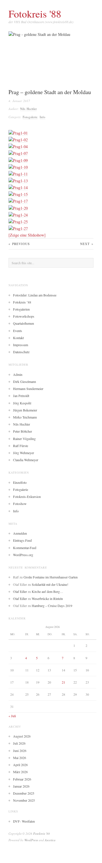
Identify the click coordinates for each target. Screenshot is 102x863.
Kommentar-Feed (24, 547)
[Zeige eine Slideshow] (27, 235)
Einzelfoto (20, 482)
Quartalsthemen (23, 323)
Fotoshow (20, 503)
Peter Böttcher (22, 431)
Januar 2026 (21, 786)
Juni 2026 (19, 750)
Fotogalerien (21, 309)
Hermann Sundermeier (28, 388)
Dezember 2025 (23, 793)
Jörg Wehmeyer (23, 452)
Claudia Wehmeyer (25, 459)
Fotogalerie (30, 117)
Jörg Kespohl (22, 403)
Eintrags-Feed (22, 540)
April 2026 (20, 764)
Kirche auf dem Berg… (47, 591)
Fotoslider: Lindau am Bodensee (34, 295)
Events (17, 330)
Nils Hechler (28, 109)
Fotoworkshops (23, 316)
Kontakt (18, 337)
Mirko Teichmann (25, 417)
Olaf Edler (20, 591)
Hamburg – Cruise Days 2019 (52, 605)
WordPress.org (23, 554)
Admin (17, 374)
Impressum (20, 344)
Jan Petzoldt (21, 395)
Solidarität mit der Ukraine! (50, 584)
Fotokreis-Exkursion (27, 496)
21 (63, 682)
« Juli (12, 716)
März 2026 (20, 771)
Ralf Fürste (20, 445)
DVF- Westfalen (24, 821)
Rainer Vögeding (24, 438)
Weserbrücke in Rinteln (47, 598)
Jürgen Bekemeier (25, 410)
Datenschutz (21, 352)
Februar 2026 (22, 779)
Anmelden (20, 533)
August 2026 (22, 736)
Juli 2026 (19, 743)
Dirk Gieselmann (24, 381)
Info (42, 117)
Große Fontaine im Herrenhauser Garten (51, 577)
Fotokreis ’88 (22, 302)
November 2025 (24, 800)
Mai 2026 (19, 757)
